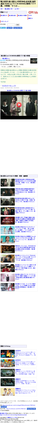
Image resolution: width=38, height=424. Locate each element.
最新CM (30, 18)
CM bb (30, 15)
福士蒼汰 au (5, 58)
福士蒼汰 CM (8, 9)
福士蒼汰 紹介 (12, 15)
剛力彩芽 (3, 60)
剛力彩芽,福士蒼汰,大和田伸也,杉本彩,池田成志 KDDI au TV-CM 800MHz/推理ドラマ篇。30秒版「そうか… (18, 4)
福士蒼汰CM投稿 (22, 15)
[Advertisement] (19, 42)
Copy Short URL (18, 27)
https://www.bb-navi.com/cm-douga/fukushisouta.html (13, 414)
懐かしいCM (12, 85)
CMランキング (4, 21)
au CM (17, 9)
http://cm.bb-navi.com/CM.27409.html (16, 408)
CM (1, 9)
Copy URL (9, 27)
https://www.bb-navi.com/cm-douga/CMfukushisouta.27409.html (19, 405)
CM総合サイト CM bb (12, 417)
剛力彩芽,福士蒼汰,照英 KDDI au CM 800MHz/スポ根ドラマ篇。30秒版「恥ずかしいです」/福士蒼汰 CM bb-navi (25, 200)
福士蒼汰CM (4, 15)
